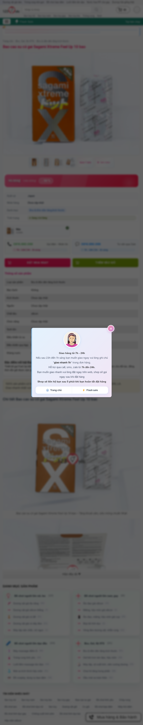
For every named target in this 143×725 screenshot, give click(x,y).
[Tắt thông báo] (110, 328)
